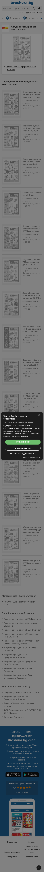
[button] (22, 453)
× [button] (39, 415)
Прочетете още (21, 436)
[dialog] (22, 436)
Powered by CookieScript (31, 458)
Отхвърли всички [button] (23, 448)
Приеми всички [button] (22, 442)
